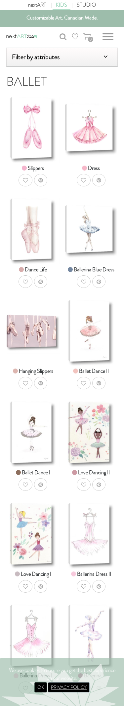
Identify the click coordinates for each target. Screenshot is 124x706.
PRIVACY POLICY (69, 687)
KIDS (61, 5)
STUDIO (86, 5)
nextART (37, 5)
